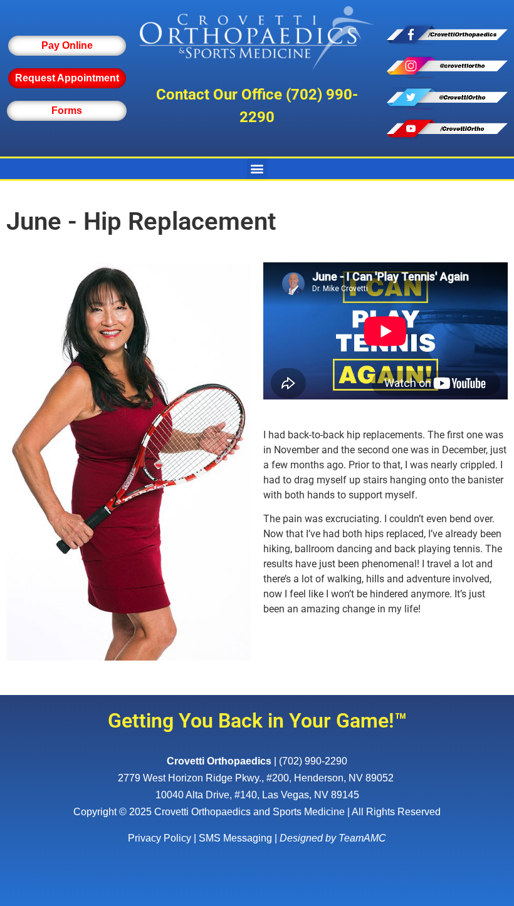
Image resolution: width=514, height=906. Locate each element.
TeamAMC (362, 838)
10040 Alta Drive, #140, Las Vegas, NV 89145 (257, 795)
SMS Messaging (235, 838)
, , (256, 778)
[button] (257, 168)
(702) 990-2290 (313, 761)
